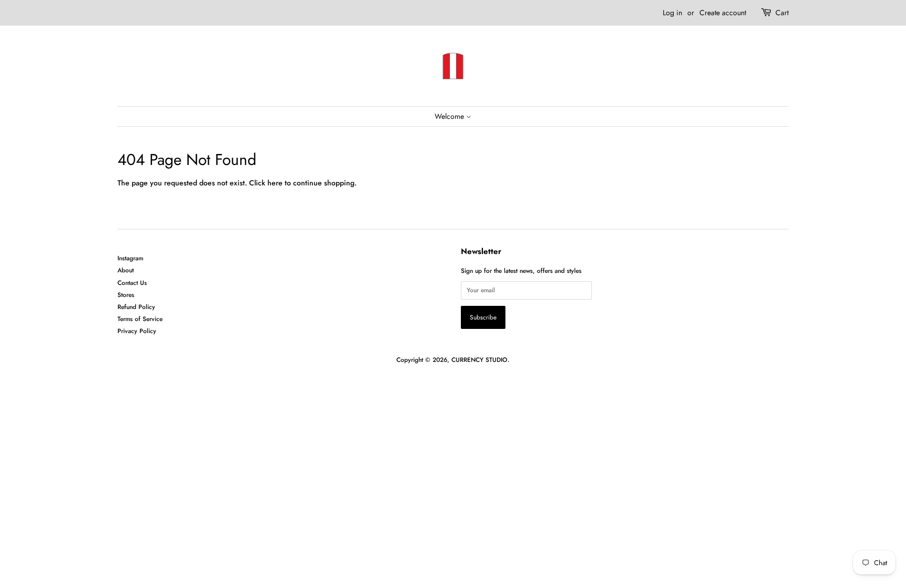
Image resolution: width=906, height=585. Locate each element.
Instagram (130, 257)
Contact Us (132, 282)
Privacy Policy (136, 330)
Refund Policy (136, 306)
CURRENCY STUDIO (479, 359)
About (125, 270)
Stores (125, 294)
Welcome (450, 116)
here (275, 183)
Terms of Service (140, 318)
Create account (722, 12)
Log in (672, 12)
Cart (782, 12)
